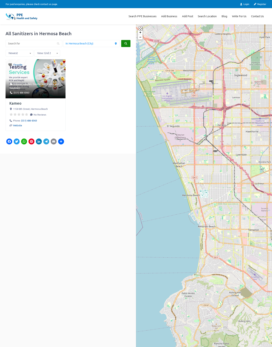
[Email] (53, 142)
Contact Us (257, 16)
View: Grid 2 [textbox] (44, 53)
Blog (224, 16)
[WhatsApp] (24, 142)
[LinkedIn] (39, 142)
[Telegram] (46, 142)
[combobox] (19, 53)
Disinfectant (39, 84)
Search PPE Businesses (143, 16)
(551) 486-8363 (21, 92)
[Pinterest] (31, 142)
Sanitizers (15, 88)
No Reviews (39, 114)
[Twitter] (16, 142)
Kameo (15, 103)
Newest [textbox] (13, 53)
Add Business (169, 16)
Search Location (207, 16)
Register (261, 4)
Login (246, 4)
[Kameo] (204, 194)
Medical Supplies (23, 84)
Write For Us (239, 16)
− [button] (140, 37)
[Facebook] (9, 142)
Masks (50, 84)
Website (17, 125)
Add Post (187, 16)
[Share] (61, 142)
